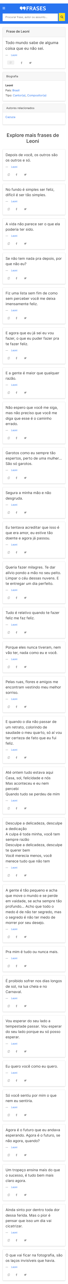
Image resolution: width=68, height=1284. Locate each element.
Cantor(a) (19, 95)
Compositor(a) (37, 95)
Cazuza (10, 117)
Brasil (16, 90)
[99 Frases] (33, 8)
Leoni (14, 55)
